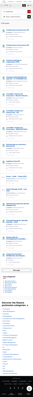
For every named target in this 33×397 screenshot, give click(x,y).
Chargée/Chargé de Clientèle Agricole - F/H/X (17, 221)
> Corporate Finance (8, 325)
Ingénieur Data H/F (13, 161)
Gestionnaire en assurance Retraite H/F (16, 145)
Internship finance (10, 281)
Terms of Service (20, 394)
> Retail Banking (7, 316)
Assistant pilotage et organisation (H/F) (14, 61)
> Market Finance (7, 340)
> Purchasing (6, 309)
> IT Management (7, 356)
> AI (3, 347)
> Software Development (10, 335)
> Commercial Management (10, 354)
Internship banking (10, 289)
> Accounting (6, 321)
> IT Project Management (10, 345)
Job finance (8, 284)
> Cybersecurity (7, 328)
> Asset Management (8, 311)
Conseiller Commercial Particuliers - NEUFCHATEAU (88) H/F (16, 128)
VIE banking (8, 292)
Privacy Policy (28, 394)
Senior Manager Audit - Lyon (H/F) (16, 190)
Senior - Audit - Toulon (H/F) (16, 176)
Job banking (8, 290)
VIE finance (8, 286)
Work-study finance (10, 282)
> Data (4, 330)
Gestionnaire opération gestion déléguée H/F (17, 204)
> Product (5, 364)
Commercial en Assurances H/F (17, 30)
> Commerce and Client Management (13, 318)
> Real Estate (6, 349)
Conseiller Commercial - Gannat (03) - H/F (15, 111)
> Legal (4, 352)
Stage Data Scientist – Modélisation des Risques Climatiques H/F (15, 255)
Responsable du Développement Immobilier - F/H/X (16, 238)
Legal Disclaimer (11, 394)
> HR (3, 368)
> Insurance (5, 314)
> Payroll (4, 361)
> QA (3, 366)
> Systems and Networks (9, 373)
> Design (4, 333)
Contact (4, 394)
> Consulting (6, 323)
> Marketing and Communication (12, 359)
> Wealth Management (9, 342)
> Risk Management (8, 371)
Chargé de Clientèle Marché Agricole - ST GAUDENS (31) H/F (16, 78)
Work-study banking (11, 287)
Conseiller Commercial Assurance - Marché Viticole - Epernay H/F (17, 94)
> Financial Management (9, 337)
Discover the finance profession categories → (15, 304)
